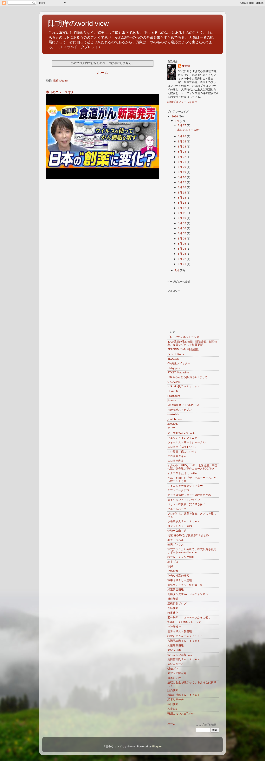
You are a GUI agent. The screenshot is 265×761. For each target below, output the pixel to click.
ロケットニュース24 (179, 526)
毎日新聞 (172, 704)
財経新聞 (172, 598)
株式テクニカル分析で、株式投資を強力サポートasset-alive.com (191, 551)
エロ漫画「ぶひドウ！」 (182, 446)
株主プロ (172, 561)
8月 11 (182, 213)
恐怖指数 (172, 571)
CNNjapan (173, 368)
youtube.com (175, 419)
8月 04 (182, 248)
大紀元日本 (174, 650)
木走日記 (172, 708)
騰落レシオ (174, 677)
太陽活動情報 (175, 645)
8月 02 (182, 259)
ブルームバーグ (176, 509)
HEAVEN (172, 391)
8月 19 (182, 172)
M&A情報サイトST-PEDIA (183, 405)
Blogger (157, 746)
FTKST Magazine (178, 372)
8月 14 (182, 197)
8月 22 (182, 156)
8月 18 (182, 177)
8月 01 (182, 264)
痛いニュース (175, 663)
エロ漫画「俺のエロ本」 (182, 451)
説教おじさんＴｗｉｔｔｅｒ (185, 636)
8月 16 (182, 187)
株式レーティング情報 (181, 557)
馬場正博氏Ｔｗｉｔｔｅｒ (183, 694)
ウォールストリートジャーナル (186, 442)
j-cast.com (173, 395)
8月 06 (182, 238)
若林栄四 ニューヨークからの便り (189, 617)
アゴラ (171, 428)
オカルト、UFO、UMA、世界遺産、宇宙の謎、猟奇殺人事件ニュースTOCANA (192, 467)
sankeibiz (173, 414)
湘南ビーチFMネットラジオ (184, 622)
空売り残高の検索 (178, 575)
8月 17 (182, 182)
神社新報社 (174, 626)
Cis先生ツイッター (178, 363)
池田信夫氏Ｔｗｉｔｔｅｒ (183, 659)
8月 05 (182, 243)
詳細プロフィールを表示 (182, 102)
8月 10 (182, 218)
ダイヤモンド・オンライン (183, 499)
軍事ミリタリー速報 (179, 580)
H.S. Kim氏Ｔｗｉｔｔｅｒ (183, 386)
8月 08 (182, 228)
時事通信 (172, 612)
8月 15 (182, 192)
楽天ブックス (175, 544)
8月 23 (182, 151)
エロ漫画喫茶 (175, 460)
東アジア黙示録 (176, 673)
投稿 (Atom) (60, 80)
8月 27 (182, 125)
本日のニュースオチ (60, 92)
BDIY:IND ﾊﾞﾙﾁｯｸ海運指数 (183, 349)
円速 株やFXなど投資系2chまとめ (188, 535)
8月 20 (182, 167)
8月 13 (182, 202)
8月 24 (182, 146)
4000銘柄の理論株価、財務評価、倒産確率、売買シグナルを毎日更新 (192, 343)
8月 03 (182, 253)
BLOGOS (173, 358)
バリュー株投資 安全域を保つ (186, 504)
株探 (170, 566)
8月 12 (182, 208)
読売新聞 (172, 690)
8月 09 (182, 223)
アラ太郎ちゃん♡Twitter (182, 433)
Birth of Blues (175, 354)
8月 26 (182, 136)
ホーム (102, 73)
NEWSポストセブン (179, 409)
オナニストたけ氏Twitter (182, 473)
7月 (177, 270)
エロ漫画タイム (176, 456)
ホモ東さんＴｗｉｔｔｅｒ (183, 521)
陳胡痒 (186, 66)
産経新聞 (172, 608)
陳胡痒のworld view (78, 23)
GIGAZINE (173, 381)
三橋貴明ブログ (176, 603)
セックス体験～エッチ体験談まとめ (189, 495)
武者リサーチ (175, 699)
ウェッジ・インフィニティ (183, 437)
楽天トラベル (175, 540)
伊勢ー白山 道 (176, 530)
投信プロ (172, 668)
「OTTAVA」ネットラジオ (183, 337)
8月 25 (182, 141)
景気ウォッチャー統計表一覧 (185, 585)
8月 (177, 121)
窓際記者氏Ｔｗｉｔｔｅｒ (183, 640)
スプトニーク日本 (178, 490)
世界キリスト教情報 (179, 631)
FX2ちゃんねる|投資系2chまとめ (187, 377)
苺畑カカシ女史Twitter (181, 713)
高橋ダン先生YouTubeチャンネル (187, 594)
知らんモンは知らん (179, 654)
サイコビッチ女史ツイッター (185, 485)
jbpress (171, 400)
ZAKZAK (172, 423)
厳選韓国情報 (175, 589)
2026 (175, 116)
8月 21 (182, 162)
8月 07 (182, 233)
